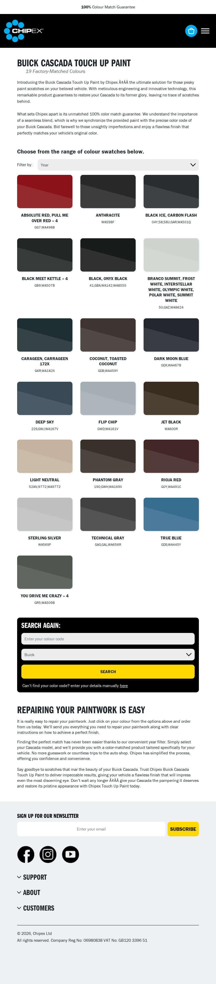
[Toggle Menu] (205, 30)
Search (108, 671)
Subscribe (183, 829)
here (124, 685)
